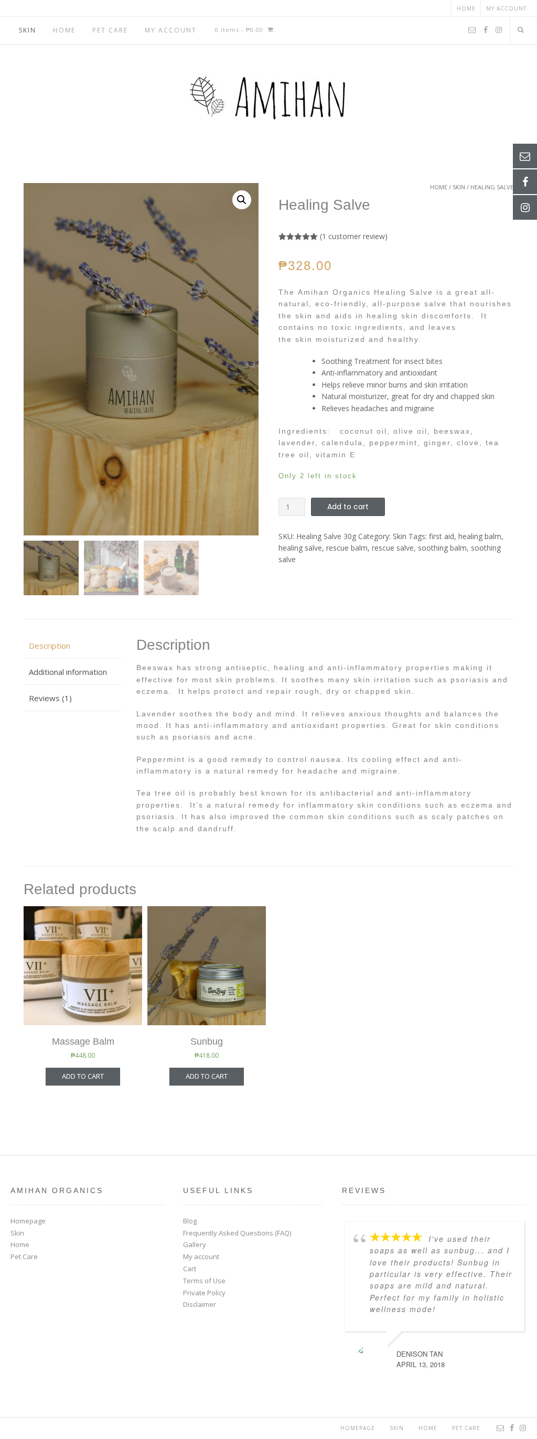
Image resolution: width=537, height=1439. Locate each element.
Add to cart (348, 506)
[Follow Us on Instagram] (499, 30)
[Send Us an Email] (472, 30)
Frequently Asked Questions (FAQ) (237, 1233)
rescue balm (347, 548)
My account (506, 8)
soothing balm (442, 548)
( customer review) (354, 236)
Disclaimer (199, 1304)
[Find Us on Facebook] (485, 30)
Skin (27, 30)
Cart (189, 1268)
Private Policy (204, 1292)
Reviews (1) (50, 698)
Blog (190, 1221)
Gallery (194, 1244)
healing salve (300, 548)
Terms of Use (204, 1280)
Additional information (68, 672)
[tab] (73, 645)
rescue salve (393, 548)
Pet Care (110, 30)
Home (466, 8)
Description (49, 645)
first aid (441, 536)
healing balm (479, 536)
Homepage (28, 1221)
